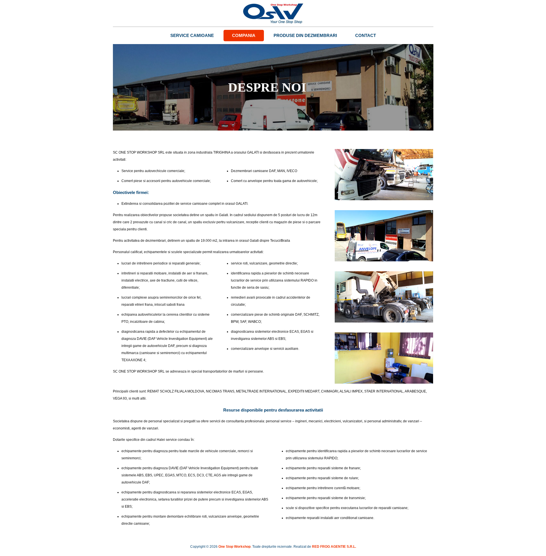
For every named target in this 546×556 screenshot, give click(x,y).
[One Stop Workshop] (273, 13)
